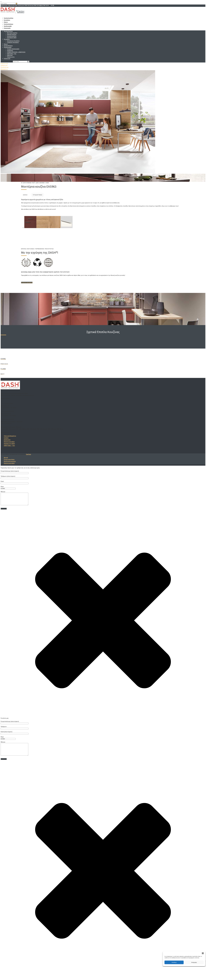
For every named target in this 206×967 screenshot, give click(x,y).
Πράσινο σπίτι (11, 57)
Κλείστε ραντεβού (9, 441)
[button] (203, 953)
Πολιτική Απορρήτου (10, 436)
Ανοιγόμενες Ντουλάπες (13, 41)
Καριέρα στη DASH (9, 443)
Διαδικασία (10, 50)
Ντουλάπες (7, 20)
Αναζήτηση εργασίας (10, 461)
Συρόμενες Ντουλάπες (13, 42)
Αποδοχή (174, 962)
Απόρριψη (194, 962)
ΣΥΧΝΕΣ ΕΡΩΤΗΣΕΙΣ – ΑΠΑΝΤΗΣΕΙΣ (16, 52)
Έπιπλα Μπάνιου (8, 24)
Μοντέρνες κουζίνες (12, 33)
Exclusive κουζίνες (11, 36)
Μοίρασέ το (4, 69)
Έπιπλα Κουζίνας (8, 18)
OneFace (28, 454)
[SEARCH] (16, 3)
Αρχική (6, 457)
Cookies (6, 438)
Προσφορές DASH (11, 37)
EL (53, 5)
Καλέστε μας (4, 63)
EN (51, 5)
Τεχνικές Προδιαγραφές (13, 49)
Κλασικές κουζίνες (11, 34)
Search (3, 61)
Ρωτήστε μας (5, 67)
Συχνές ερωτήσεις (9, 459)
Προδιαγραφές (8, 26)
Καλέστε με (4, 65)
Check (6, 61)
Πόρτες (6, 22)
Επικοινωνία (7, 28)
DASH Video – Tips (11, 53)
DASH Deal (9, 55)
